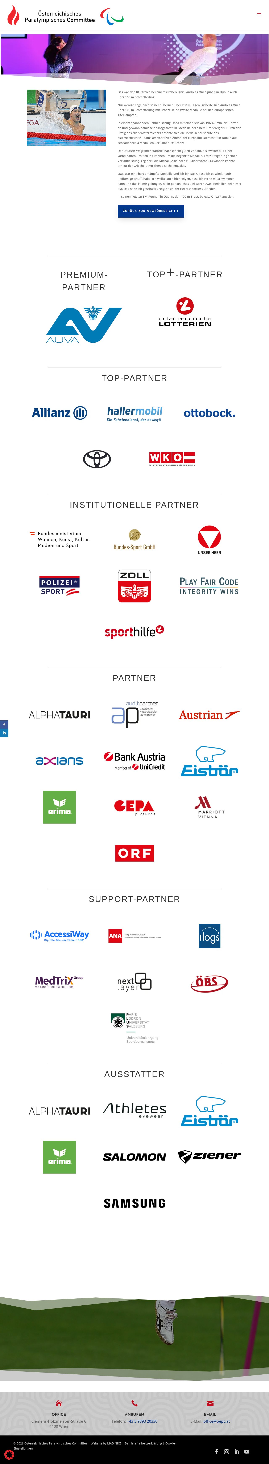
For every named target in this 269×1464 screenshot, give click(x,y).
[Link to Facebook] (216, 1452)
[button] (259, 15)
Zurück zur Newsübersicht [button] (149, 211)
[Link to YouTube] (246, 1452)
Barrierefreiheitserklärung (143, 1443)
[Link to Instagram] (226, 1452)
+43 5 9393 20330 (142, 1421)
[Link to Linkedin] (236, 1452)
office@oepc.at (216, 1421)
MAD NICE (114, 1443)
